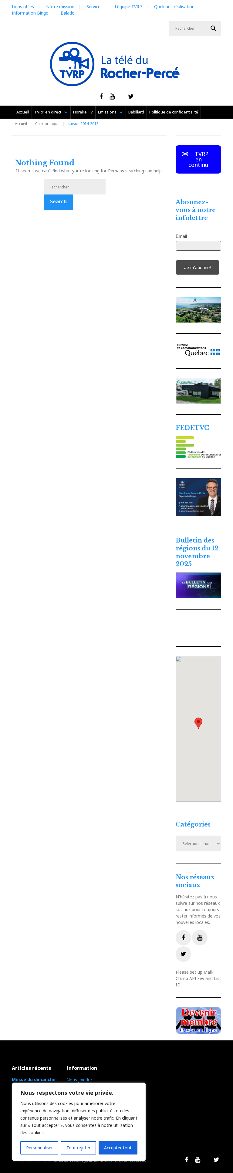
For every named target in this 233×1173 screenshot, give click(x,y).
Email (181, 236)
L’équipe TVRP (128, 6)
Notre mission (60, 6)
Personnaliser (39, 1148)
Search (214, 28)
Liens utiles (23, 6)
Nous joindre (79, 1080)
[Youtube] (200, 937)
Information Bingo (30, 13)
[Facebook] (183, 937)
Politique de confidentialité (173, 112)
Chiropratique (47, 123)
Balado (68, 13)
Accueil (22, 112)
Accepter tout (118, 1148)
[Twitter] (183, 954)
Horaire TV (83, 112)
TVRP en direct (47, 112)
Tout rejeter (78, 1148)
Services (94, 6)
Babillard (136, 112)
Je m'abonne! (197, 267)
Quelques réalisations (175, 6)
